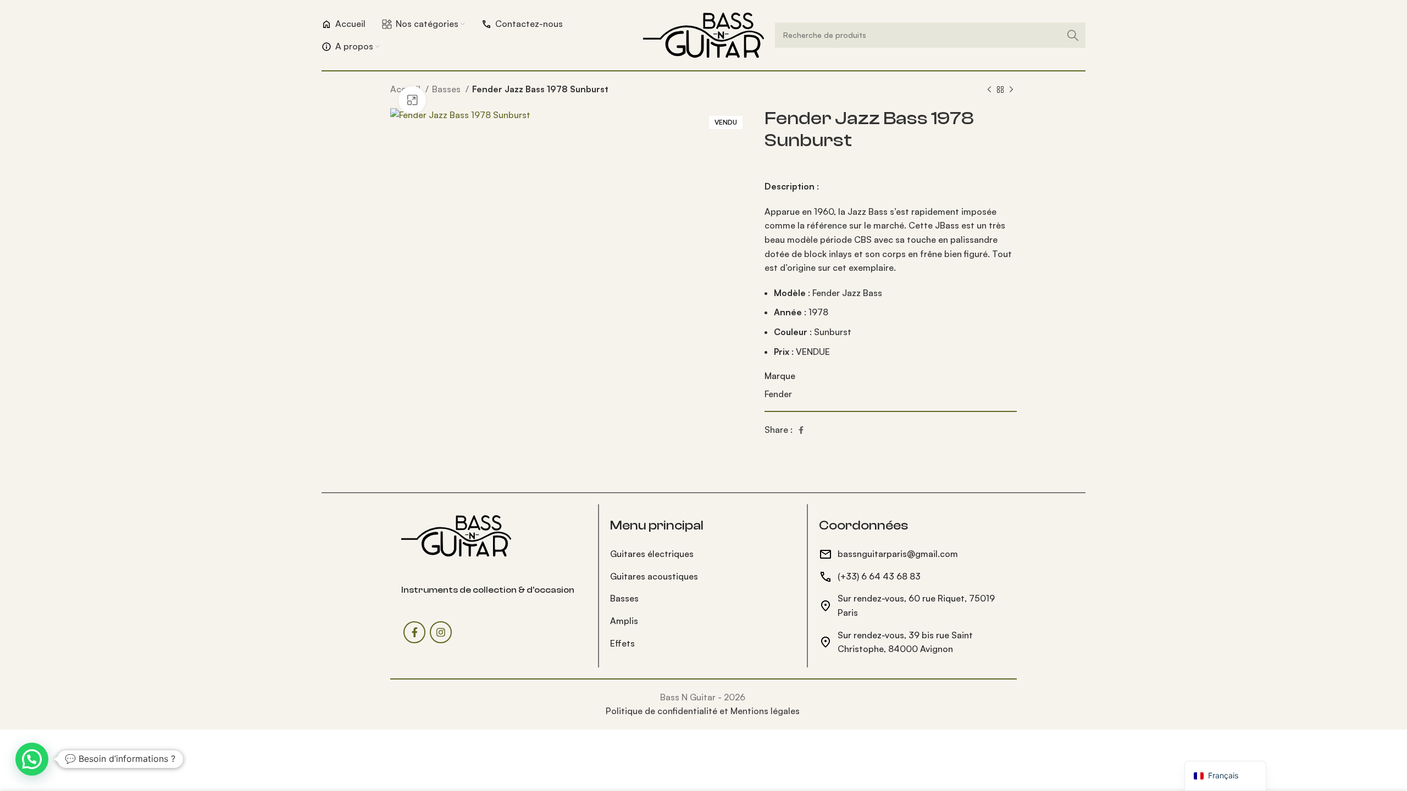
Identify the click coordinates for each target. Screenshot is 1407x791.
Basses (447, 88)
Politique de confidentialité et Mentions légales (703, 710)
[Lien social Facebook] (801, 430)
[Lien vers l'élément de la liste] (703, 554)
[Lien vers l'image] (456, 534)
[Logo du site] (703, 34)
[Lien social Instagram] (441, 632)
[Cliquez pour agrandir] (412, 100)
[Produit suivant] (1011, 90)
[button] (31, 759)
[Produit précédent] (989, 90)
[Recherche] (1072, 35)
